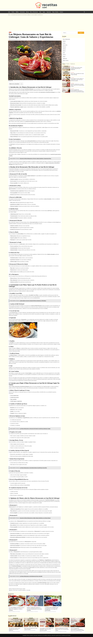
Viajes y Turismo (65, 60)
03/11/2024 (19, 39)
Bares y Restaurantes (66, 39)
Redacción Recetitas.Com (13, 39)
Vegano (64, 56)
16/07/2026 (54, 611)
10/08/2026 (36, 611)
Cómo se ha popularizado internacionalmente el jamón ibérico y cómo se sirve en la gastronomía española (77, 90)
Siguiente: (19, 590)
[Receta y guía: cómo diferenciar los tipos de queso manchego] (31, 622)
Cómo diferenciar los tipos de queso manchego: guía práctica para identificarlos (76, 68)
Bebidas (64, 41)
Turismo (64, 54)
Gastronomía (72, 66)
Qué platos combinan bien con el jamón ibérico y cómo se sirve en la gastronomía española (77, 85)
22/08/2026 (18, 631)
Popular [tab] (68, 63)
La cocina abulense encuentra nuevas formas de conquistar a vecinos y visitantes (16, 609)
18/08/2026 (49, 631)
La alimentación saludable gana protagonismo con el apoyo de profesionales (51, 609)
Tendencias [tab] (72, 63)
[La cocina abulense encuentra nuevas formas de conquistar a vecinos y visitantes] (16, 601)
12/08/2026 (18, 611)
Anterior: (17, 588)
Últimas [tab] (64, 63)
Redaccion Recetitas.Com (49, 611)
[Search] (84, 12)
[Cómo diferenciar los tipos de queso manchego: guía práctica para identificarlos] (66, 69)
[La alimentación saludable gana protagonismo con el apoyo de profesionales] (52, 601)
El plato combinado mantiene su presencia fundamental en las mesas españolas (34, 609)
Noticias (10, 32)
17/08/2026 (65, 631)
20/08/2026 (34, 630)
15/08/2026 (80, 631)
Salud (64, 52)
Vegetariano (65, 58)
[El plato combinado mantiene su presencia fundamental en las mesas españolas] (34, 601)
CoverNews (63, 635)
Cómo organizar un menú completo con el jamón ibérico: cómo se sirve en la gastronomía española (77, 79)
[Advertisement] (46, 23)
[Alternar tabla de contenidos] (21, 84)
